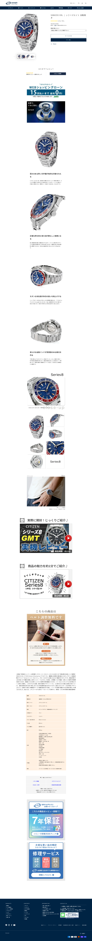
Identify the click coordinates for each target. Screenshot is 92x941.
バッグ (7, 912)
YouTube (26, 917)
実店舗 (26, 918)
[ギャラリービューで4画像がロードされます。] (32, 57)
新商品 (26, 910)
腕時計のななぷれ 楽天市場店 (48, 912)
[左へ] (15, 56)
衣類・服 (8, 917)
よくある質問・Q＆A (47, 908)
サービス (26, 912)
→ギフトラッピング (56, 781)
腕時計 (7, 905)
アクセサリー (8, 913)
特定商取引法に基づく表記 (68, 925)
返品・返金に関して (46, 905)
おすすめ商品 (27, 908)
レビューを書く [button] (58, 73)
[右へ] (36, 56)
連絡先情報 (84, 925)
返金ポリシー (43, 925)
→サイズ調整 (36, 781)
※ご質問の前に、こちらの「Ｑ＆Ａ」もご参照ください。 (71, 910)
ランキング (27, 907)
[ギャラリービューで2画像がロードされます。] (24, 57)
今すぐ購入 (68, 39)
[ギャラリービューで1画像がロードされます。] (19, 57)
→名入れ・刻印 (35, 785)
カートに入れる (68, 35)
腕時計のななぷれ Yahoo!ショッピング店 (51, 913)
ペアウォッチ (8, 910)
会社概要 (44, 915)
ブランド (26, 905)
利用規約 (60, 925)
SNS (25, 915)
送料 (55, 25)
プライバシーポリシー (52, 925)
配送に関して (45, 907)
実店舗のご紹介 (46, 910)
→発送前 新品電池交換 (56, 785)
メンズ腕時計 (8, 907)
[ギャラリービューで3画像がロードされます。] (28, 57)
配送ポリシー (77, 925)
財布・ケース (8, 915)
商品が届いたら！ (55, 28)
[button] (78, 3)
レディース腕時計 (9, 908)
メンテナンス (27, 913)
